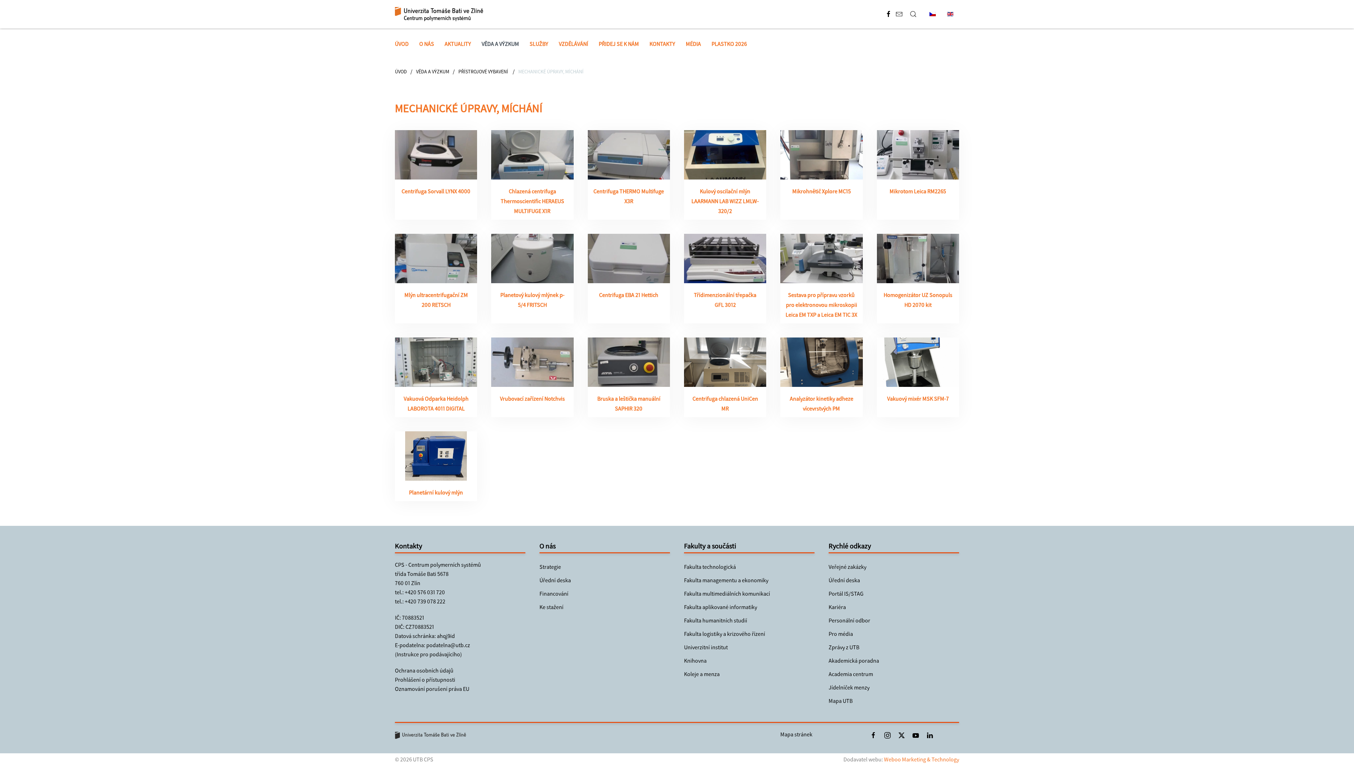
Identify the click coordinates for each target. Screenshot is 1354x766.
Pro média (841, 634)
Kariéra (837, 607)
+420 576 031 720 (425, 592)
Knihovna (695, 660)
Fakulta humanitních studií (715, 620)
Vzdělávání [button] (573, 44)
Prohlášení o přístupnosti (425, 679)
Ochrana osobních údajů (424, 670)
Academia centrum (851, 674)
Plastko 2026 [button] (729, 44)
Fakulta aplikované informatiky (720, 607)
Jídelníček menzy (849, 687)
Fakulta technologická (710, 567)
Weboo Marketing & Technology (921, 759)
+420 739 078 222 (425, 601)
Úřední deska (555, 580)
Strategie (550, 567)
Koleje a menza (702, 674)
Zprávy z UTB (844, 647)
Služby (539, 44)
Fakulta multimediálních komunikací (727, 593)
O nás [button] (426, 44)
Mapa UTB (841, 701)
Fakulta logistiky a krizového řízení (724, 634)
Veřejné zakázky (847, 567)
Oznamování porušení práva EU (432, 689)
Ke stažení (551, 607)
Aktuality (458, 44)
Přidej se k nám (619, 44)
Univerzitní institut (706, 647)
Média (693, 44)
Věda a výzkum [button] (500, 44)
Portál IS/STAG (846, 593)
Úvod (402, 44)
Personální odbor (849, 620)
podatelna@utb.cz (448, 645)
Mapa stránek (796, 734)
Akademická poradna (854, 660)
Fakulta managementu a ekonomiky (726, 580)
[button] (913, 14)
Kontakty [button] (662, 44)
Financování (553, 593)
